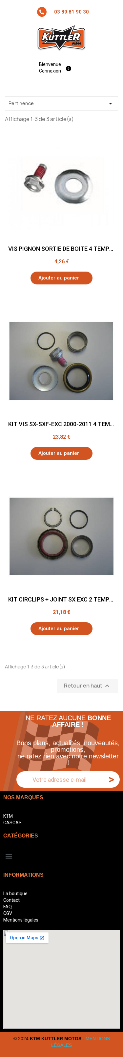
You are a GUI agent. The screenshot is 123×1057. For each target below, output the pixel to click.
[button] (61, 278)
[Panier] (69, 67)
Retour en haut (87, 686)
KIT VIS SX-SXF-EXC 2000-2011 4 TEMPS (62, 424)
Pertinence (61, 103)
